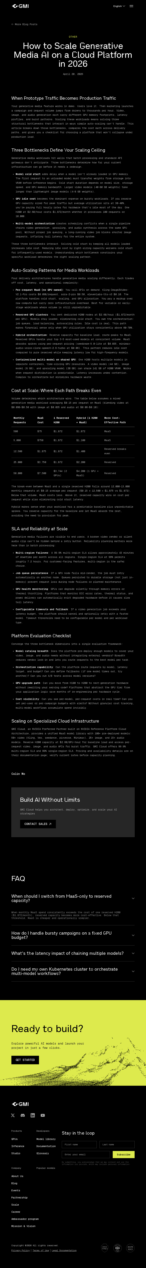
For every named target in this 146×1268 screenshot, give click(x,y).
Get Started (25, 1060)
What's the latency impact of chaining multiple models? (67, 953)
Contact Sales (35, 824)
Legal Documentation (64, 1250)
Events (15, 1190)
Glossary (42, 1153)
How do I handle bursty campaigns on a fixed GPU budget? (61, 935)
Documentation (46, 1146)
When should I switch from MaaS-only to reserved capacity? (61, 898)
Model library (46, 1139)
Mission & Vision (23, 1226)
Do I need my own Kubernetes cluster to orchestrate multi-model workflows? (64, 971)
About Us (17, 1176)
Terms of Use (41, 1250)
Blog (14, 1183)
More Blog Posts (26, 24)
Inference (17, 1146)
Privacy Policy (20, 1250)
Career (15, 1211)
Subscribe (123, 1154)
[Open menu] (131, 6)
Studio (15, 1153)
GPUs (14, 1139)
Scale (15, 1204)
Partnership (19, 1197)
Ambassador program (25, 1219)
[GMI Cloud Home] (20, 6)
